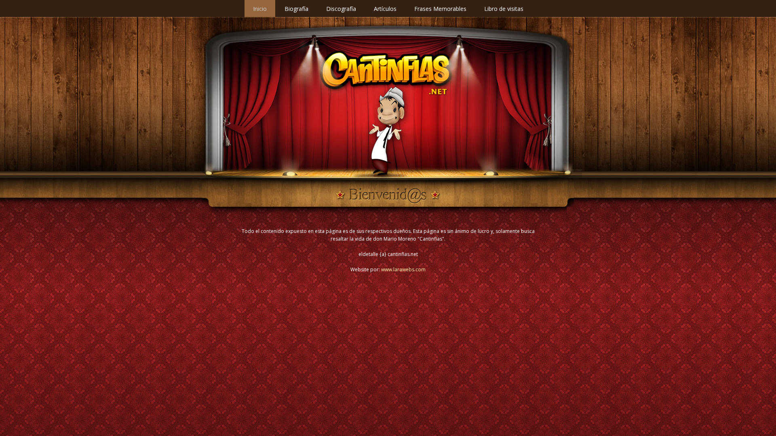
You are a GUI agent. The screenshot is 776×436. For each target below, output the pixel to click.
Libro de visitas (503, 9)
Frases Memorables (440, 9)
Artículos (385, 9)
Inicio (260, 9)
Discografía (341, 9)
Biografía (296, 9)
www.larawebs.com (403, 269)
